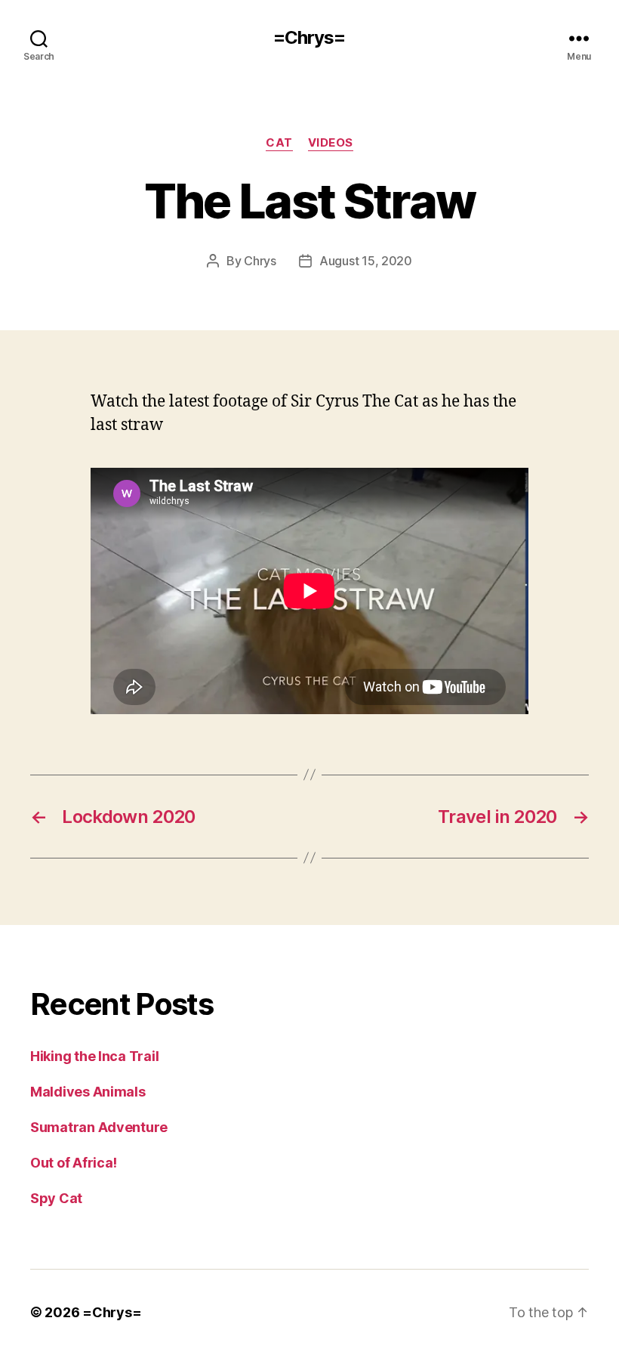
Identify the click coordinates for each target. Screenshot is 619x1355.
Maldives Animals (88, 1092)
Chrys (260, 260)
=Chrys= (309, 38)
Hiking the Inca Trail (94, 1056)
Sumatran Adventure (99, 1127)
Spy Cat (56, 1198)
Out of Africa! (73, 1163)
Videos (330, 143)
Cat (279, 143)
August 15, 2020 (365, 260)
